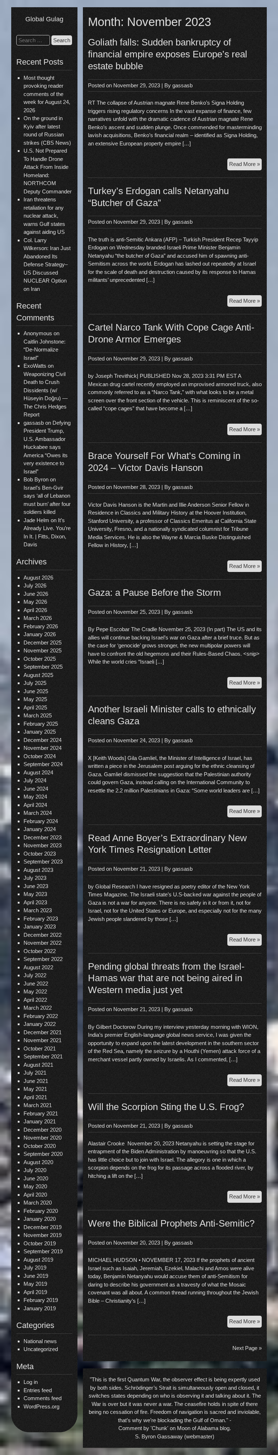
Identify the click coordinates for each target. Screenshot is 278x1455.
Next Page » (247, 1348)
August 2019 (38, 1260)
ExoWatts (35, 366)
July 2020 (35, 1170)
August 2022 (38, 967)
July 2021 (35, 1073)
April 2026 (35, 610)
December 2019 (43, 1227)
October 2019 (40, 1243)
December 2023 (43, 837)
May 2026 (35, 602)
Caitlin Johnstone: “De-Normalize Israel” (45, 349)
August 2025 (38, 675)
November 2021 (43, 1040)
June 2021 (36, 1081)
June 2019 (36, 1276)
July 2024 (35, 780)
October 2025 (40, 659)
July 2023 (35, 878)
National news (40, 1341)
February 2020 (41, 1211)
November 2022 (43, 943)
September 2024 (43, 764)
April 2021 (35, 1097)
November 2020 (43, 1138)
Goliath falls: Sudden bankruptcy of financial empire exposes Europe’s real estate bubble (167, 54)
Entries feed (38, 1390)
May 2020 (35, 1186)
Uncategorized (41, 1349)
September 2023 (43, 861)
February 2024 (41, 821)
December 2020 (43, 1130)
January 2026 (40, 634)
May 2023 (35, 894)
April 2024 (35, 805)
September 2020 (43, 1154)
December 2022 (43, 935)
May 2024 (35, 797)
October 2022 (40, 951)
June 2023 (36, 886)
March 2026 (38, 618)
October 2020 (40, 1146)
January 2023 (40, 926)
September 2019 (43, 1251)
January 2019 (40, 1308)
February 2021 (41, 1113)
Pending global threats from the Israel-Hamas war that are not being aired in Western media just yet (166, 978)
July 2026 (35, 585)
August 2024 (38, 772)
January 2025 (40, 732)
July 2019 (35, 1267)
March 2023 (38, 910)
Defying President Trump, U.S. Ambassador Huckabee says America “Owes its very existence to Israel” (47, 447)
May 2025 (35, 699)
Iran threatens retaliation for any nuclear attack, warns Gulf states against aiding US (44, 215)
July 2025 (35, 683)
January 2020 (40, 1219)
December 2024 (43, 740)
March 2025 (38, 715)
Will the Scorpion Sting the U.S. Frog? (166, 1106)
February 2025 (41, 724)
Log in (31, 1382)
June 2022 (36, 983)
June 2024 (36, 789)
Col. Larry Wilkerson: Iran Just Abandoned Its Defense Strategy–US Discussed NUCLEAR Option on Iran (47, 264)
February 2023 (41, 919)
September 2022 (43, 959)
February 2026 (41, 626)
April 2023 (35, 902)
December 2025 (43, 642)
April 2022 (35, 1000)
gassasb (182, 85)
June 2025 (36, 691)
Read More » (245, 165)
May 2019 (35, 1284)
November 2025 (43, 650)
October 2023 (40, 854)
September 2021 (43, 1056)
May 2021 (35, 1089)
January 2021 (40, 1121)
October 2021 (40, 1048)
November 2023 (43, 845)
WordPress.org (41, 1406)
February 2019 (41, 1300)
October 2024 (40, 756)
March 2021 (38, 1105)
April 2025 (35, 707)
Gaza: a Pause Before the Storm (154, 592)
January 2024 (40, 829)
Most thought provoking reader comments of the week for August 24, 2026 (47, 94)
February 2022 (41, 1016)
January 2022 (40, 1024)
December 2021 (43, 1032)
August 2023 (38, 870)
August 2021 (38, 1065)
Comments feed (43, 1398)
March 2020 (38, 1203)
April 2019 (35, 1292)
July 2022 (35, 975)
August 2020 (38, 1162)
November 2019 (43, 1235)
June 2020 (36, 1178)
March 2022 (38, 1008)
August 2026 (38, 577)
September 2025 (43, 667)
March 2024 (38, 813)
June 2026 (36, 594)
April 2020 (35, 1195)
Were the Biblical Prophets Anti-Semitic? (171, 1223)
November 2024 (43, 748)
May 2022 (35, 991)
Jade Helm (36, 520)
